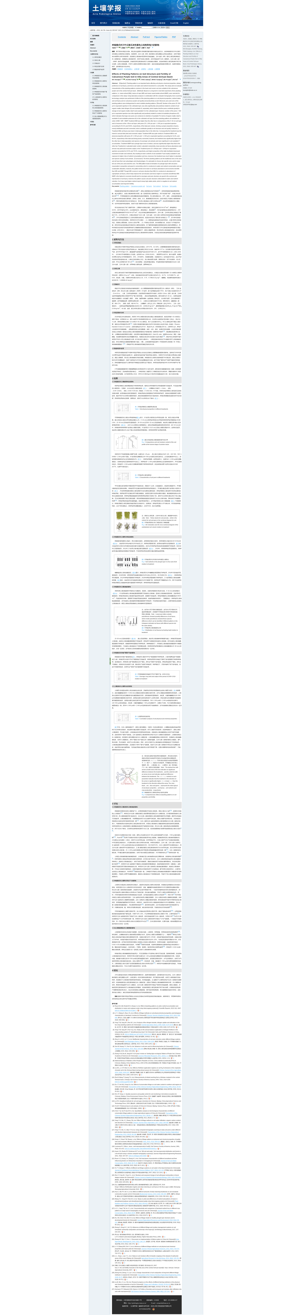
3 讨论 (92, 102)
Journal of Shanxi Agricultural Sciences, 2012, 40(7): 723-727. (160, 1249)
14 (124, 344)
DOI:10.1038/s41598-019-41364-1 (125, 1010)
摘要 (91, 42)
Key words (93, 51)
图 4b (133, 638)
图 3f (118, 580)
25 (133, 871)
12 (164, 331)
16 (170, 810)
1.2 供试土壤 (96, 60)
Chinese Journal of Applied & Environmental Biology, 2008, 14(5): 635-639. (157, 1177)
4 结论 (92, 121)
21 (167, 849)
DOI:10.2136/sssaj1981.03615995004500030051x (140, 1148)
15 (116, 500)
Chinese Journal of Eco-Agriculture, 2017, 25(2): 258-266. (151, 1122)
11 (131, 323)
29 (170, 907)
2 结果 (92, 72)
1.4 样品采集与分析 (98, 66)
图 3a (115, 543)
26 (165, 894)
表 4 (175, 690)
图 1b (123, 425)
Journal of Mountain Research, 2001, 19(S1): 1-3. (153, 1056)
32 (147, 921)
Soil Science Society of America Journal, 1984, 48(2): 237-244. (150, 1291)
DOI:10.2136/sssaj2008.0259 (124, 1082)
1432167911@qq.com (190, 104)
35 (164, 946)
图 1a (138, 417)
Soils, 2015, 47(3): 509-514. (151, 1141)
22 (168, 852)
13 (164, 336)
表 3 (134, 657)
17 (138, 820)
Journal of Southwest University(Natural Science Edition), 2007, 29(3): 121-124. (139, 1170)
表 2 (139, 459)
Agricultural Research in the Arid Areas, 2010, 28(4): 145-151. (160, 1258)
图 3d (134, 572)
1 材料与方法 (94, 54)
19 (114, 837)
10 (133, 261)
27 (174, 894)
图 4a (115, 593)
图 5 (116, 727)
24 (118, 863)
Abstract (93, 48)
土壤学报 (92, 30)
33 (172, 934)
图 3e (170, 575)
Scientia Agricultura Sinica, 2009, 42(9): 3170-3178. (157, 1025)
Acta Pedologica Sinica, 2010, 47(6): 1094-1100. (139, 1041)
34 (140, 944)
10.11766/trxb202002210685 (130, 30)
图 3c (151, 548)
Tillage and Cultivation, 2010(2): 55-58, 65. (157, 1284)
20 (123, 837)
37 (154, 963)
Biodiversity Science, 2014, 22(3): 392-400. (153, 1194)
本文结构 (93, 38)
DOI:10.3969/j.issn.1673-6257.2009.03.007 (138, 1034)
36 (142, 960)
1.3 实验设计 (96, 63)
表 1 (144, 388)
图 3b (177, 543)
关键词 (92, 45)
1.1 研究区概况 (97, 57)
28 (142, 904)
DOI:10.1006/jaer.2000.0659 (137, 1156)
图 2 (172, 501)
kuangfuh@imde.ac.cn (190, 90)
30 (172, 911)
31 (178, 913)
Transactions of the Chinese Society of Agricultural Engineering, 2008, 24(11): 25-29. (155, 1087)
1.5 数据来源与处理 (98, 69)
